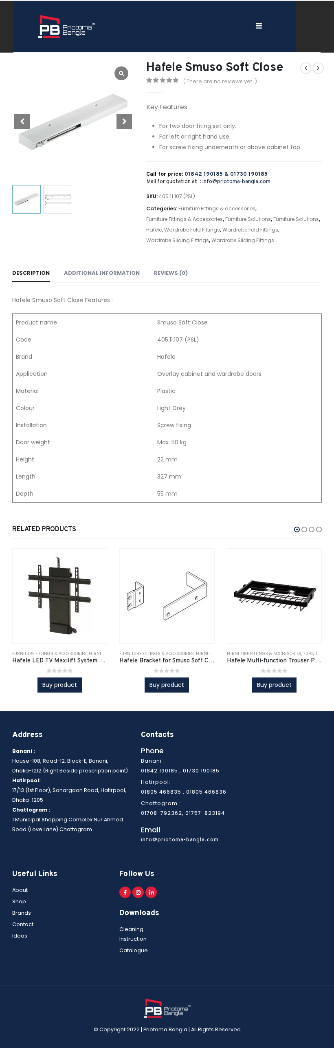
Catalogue (133, 950)
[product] (60, 596)
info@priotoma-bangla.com (236, 181)
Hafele (154, 229)
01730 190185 (249, 174)
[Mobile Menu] (258, 25)
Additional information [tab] (102, 273)
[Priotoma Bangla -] (66, 26)
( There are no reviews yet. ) (220, 81)
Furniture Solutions (248, 219)
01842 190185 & (207, 174)
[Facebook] (125, 892)
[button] (297, 529)
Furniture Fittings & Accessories (184, 219)
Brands (21, 912)
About (20, 890)
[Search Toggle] (235, 26)
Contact (22, 924)
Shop (19, 901)
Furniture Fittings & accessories (216, 208)
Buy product (59, 685)
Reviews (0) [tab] (171, 273)
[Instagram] (138, 892)
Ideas (19, 935)
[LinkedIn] (151, 892)
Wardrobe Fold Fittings (192, 229)
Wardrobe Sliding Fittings (177, 240)
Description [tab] (31, 273)
